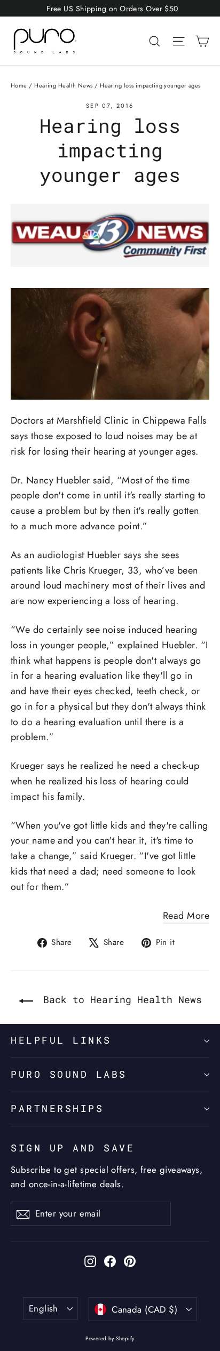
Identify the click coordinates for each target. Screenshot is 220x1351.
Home (19, 85)
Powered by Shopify (109, 1338)
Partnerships (57, 1108)
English (43, 1308)
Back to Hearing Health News (119, 999)
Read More (186, 916)
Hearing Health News (63, 85)
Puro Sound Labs (69, 1074)
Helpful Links (61, 1040)
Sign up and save (73, 1148)
